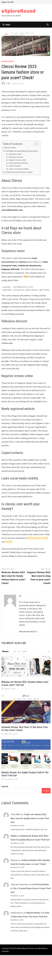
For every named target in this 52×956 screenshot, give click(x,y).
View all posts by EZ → (28, 631)
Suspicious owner (15, 154)
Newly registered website (18, 163)
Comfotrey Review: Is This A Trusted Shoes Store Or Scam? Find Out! (30, 888)
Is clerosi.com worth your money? (19, 172)
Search (4, 786)
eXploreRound (18, 10)
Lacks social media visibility (19, 169)
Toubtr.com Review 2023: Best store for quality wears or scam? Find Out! (30, 818)
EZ (9, 83)
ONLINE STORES (7, 61)
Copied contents (15, 166)
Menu (8, 24)
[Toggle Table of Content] (35, 144)
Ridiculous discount (16, 157)
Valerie (14, 835)
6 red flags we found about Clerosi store (21, 151)
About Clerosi (10, 147)
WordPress (43, 948)
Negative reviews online (17, 160)
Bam (7, 951)
